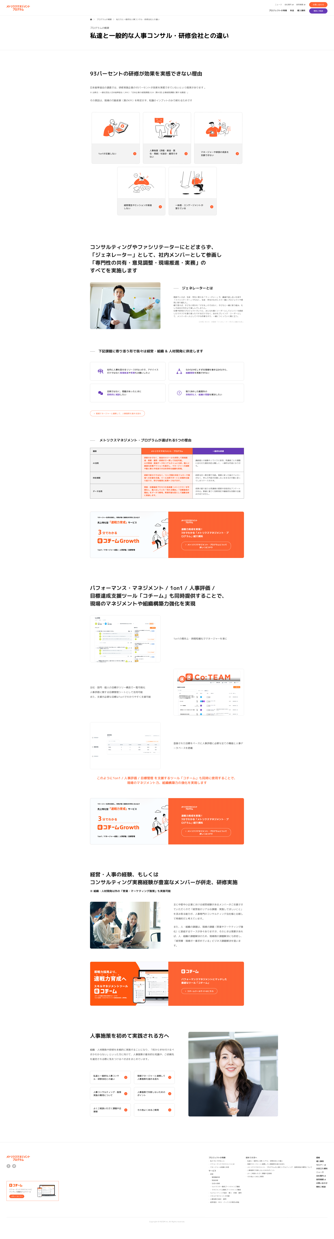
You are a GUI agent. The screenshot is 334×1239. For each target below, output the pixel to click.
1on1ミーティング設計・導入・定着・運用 (225, 1193)
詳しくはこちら (17, 1196)
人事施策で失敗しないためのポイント (151, 1094)
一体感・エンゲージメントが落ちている (189, 207)
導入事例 (301, 10)
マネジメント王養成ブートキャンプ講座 (226, 1190)
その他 (148, 1110)
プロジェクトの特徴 (278, 10)
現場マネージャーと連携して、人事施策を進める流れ (118, 413)
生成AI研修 (216, 1183)
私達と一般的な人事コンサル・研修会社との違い (106, 1077)
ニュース (278, 4)
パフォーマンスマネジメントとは (222, 1164)
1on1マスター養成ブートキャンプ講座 (226, 1186)
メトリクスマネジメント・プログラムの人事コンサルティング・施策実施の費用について (279, 1167)
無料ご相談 (318, 11)
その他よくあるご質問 (255, 1176)
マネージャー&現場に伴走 (219, 1167)
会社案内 (288, 4)
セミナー (320, 1165)
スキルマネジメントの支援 (220, 1196)
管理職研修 (216, 1177)
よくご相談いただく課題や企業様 (107, 1110)
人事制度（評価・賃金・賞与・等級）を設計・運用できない (163, 153)
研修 (211, 1174)
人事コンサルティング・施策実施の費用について (107, 1094)
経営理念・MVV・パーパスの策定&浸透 (224, 1202)
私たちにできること (217, 1161)
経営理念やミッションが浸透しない (138, 207)
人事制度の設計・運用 (218, 1199)
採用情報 (299, 4)
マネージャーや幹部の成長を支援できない (215, 154)
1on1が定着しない (107, 153)
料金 (292, 10)
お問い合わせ (318, 4)
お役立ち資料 (321, 1168)
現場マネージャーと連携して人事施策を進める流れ (151, 1077)
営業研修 (215, 1180)
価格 (318, 1157)
